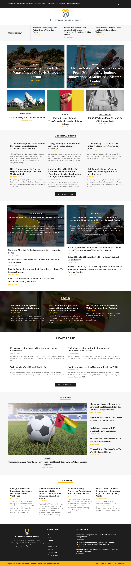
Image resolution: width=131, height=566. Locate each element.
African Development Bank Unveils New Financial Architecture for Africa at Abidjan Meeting (77, 31)
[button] (118, 4)
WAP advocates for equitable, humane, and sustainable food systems (89, 349)
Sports (62, 4)
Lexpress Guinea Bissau (32, 564)
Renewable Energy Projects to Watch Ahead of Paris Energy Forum (45, 30)
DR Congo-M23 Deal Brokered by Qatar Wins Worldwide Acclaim (102, 306)
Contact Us (111, 564)
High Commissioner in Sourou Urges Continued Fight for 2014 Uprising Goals (25, 171)
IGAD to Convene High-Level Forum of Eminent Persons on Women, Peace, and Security (63, 308)
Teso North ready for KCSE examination (26, 117)
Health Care (52, 4)
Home (97, 564)
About (103, 564)
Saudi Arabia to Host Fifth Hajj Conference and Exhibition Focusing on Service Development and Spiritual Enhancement (64, 173)
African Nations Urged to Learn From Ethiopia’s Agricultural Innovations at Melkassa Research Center (95, 74)
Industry (21, 4)
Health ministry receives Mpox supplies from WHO (93, 367)
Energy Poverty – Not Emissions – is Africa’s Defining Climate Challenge (108, 30)
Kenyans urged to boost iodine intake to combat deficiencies (33, 349)
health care (65, 338)
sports (65, 397)
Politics (29, 4)
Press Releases (73, 4)
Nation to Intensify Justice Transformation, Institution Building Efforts (65, 121)
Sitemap (120, 564)
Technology (40, 4)
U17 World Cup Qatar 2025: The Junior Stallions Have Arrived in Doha (102, 146)
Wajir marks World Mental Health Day (29, 367)
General (11, 4)
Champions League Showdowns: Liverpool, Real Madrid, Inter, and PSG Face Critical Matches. (105, 407)
